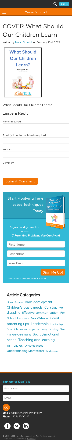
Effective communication (40, 313)
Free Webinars (40, 318)
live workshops (27, 329)
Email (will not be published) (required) (24, 135)
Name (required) (12, 121)
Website (7, 149)
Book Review (15, 302)
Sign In (64, 4)
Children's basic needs (25, 307)
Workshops (51, 350)
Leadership (40, 323)
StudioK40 (31, 438)
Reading (53, 329)
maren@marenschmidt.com (26, 412)
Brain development (38, 302)
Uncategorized (34, 345)
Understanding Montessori (25, 351)
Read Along (42, 329)
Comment (8, 162)
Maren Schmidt (36, 12)
